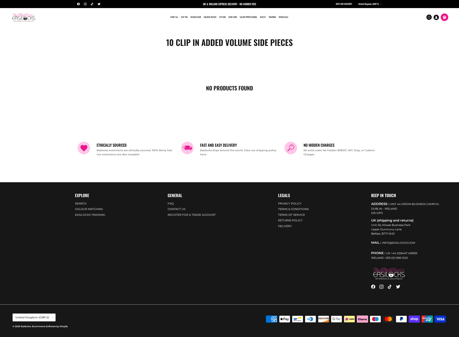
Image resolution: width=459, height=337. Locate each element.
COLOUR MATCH (210, 16)
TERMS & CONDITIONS (293, 209)
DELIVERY (285, 226)
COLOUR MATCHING (89, 209)
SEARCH (80, 203)
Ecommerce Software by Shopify (50, 326)
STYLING (222, 16)
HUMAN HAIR (195, 16)
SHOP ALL (174, 16)
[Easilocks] (24, 17)
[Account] (436, 17)
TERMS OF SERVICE (291, 214)
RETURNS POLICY (290, 220)
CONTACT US (176, 209)
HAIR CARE (232, 16)
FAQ (171, 203)
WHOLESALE (283, 16)
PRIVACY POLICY (290, 203)
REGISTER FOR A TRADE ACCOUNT (192, 214)
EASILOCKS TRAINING (90, 214)
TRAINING (272, 16)
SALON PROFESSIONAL (248, 16)
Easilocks (26, 326)
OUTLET (263, 16)
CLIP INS (184, 16)
